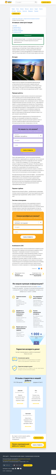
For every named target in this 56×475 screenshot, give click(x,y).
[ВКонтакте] (39, 268)
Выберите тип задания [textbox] (21, 223)
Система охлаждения (18, 30)
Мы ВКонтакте (7, 465)
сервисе (39, 286)
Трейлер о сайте (18, 465)
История (15, 25)
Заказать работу (38, 437)
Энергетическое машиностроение (31, 18)
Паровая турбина (17, 29)
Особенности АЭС (17, 32)
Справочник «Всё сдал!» (17, 18)
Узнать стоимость (28, 150)
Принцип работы (17, 27)
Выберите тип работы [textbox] (21, 136)
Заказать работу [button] (46, 2)
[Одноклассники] (41, 268)
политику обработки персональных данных (11, 460)
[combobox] (28, 136)
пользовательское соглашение (24, 458)
